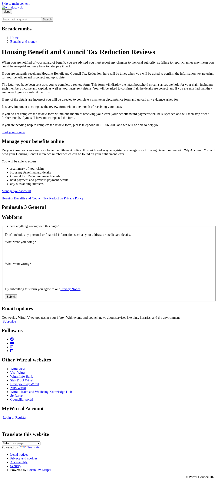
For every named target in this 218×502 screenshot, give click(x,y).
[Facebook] (12, 339)
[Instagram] (11, 347)
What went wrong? (18, 264)
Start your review (13, 132)
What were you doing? (20, 242)
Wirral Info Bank (21, 376)
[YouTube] (12, 343)
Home (14, 38)
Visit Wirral (18, 372)
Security (15, 466)
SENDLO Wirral (21, 380)
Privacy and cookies (23, 458)
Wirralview (17, 369)
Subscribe (9, 321)
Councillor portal (21, 399)
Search (47, 19)
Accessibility (18, 462)
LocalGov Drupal (39, 470)
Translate (33, 447)
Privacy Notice (70, 289)
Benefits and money (23, 41)
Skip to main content (15, 3)
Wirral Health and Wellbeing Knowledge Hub (41, 392)
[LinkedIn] (11, 351)
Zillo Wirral (18, 388)
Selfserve (16, 395)
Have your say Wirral (24, 384)
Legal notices (19, 454)
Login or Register (14, 417)
